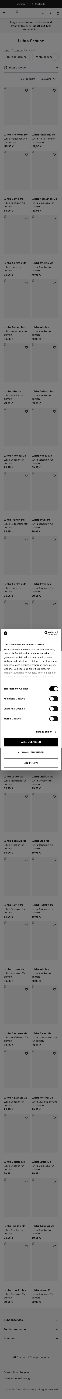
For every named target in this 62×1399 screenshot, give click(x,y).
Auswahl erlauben (31, 752)
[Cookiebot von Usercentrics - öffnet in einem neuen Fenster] (44, 633)
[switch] (53, 698)
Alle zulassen (31, 742)
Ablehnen (31, 763)
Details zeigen (44, 731)
